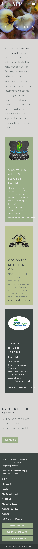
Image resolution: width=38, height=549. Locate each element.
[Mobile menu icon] (33, 4)
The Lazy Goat (8, 484)
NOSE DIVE (6, 499)
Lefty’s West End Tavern (12, 519)
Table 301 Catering (10, 509)
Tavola (5, 489)
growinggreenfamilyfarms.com (22, 217)
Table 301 (6, 514)
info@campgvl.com (10, 466)
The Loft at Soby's (9, 504)
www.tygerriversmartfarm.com (22, 387)
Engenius (24, 546)
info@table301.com (11, 474)
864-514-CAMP (14, 463)
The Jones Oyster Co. (11, 494)
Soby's (4, 479)
